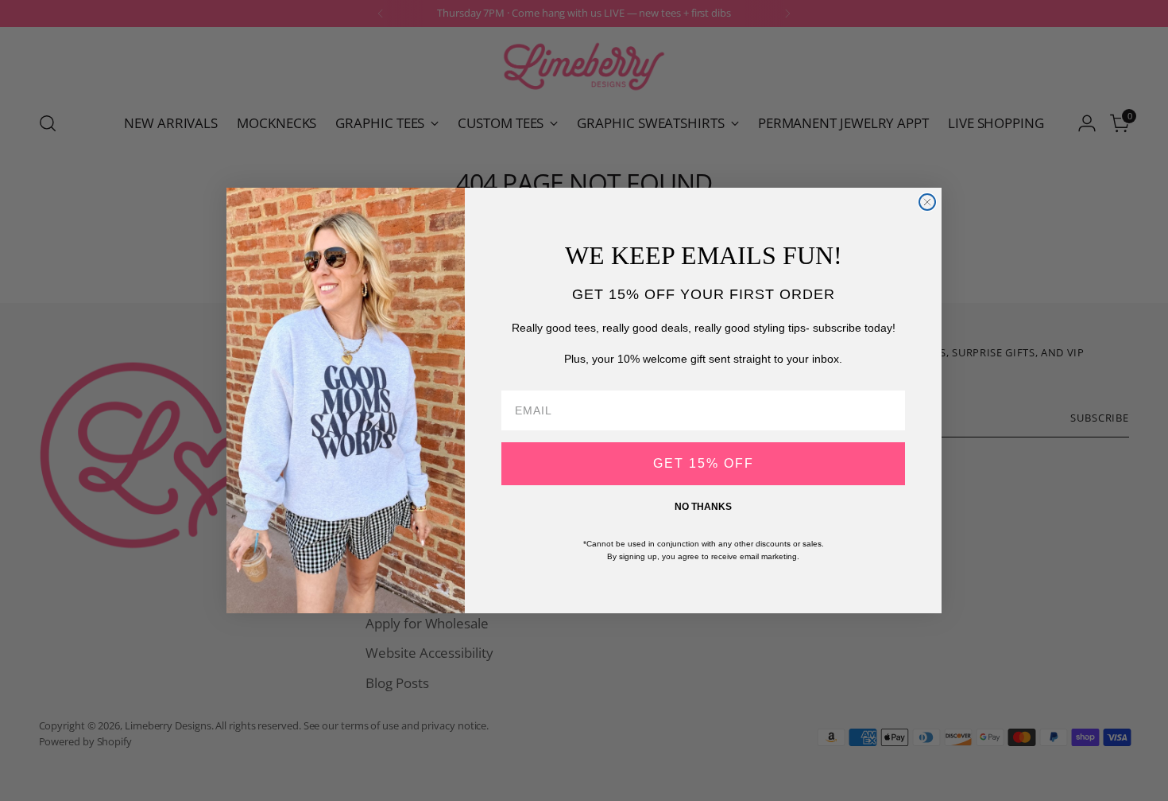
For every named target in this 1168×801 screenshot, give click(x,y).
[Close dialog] (927, 202)
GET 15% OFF (703, 463)
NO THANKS (703, 506)
